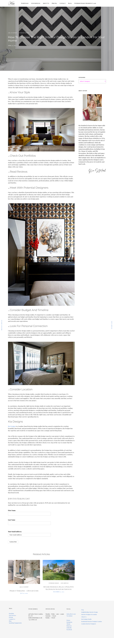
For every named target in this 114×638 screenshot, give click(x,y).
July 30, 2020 (24, 593)
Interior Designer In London (89, 614)
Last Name (11, 520)
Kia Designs (11, 426)
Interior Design (24, 33)
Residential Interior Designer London (91, 621)
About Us (46, 3)
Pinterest (69, 626)
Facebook (69, 629)
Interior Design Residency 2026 (85, 3)
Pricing (54, 3)
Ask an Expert (12, 33)
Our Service (64, 583)
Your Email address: (15, 531)
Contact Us (12, 619)
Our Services (35, 3)
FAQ (82, 610)
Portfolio (24, 3)
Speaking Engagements (15, 623)
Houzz (68, 620)
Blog (70, 3)
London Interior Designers (88, 624)
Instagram (69, 622)
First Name (12, 510)
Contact (63, 3)
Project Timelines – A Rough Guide (24, 591)
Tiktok (68, 624)
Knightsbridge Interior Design (89, 612)
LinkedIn (69, 628)
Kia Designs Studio (86, 619)
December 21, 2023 (58, 591)
